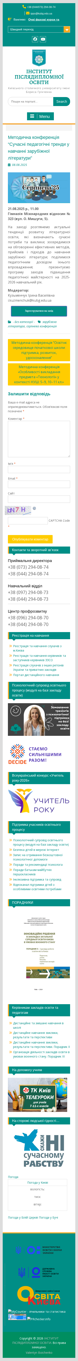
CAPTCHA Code (59, 520)
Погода (13, 1177)
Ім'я (12, 464)
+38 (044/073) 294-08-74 (41, 7)
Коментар (16, 419)
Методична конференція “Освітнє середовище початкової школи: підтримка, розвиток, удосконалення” (39, 350)
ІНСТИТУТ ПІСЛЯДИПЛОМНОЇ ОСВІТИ (39, 77)
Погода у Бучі (48, 1217)
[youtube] (43, 39)
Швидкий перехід (21, 29)
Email (13, 478)
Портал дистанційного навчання (36, 675)
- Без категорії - (24, 322)
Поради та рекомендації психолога (38, 865)
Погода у (37, 1182)
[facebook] (35, 39)
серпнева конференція (41, 326)
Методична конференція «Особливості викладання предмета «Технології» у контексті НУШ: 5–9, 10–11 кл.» (39, 374)
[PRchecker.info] (39, 1319)
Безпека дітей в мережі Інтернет (36, 850)
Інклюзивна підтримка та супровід (37, 879)
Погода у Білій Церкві (23, 1217)
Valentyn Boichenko (39, 1353)
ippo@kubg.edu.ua (41, 13)
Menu (44, 116)
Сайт (11, 493)
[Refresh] (34, 508)
